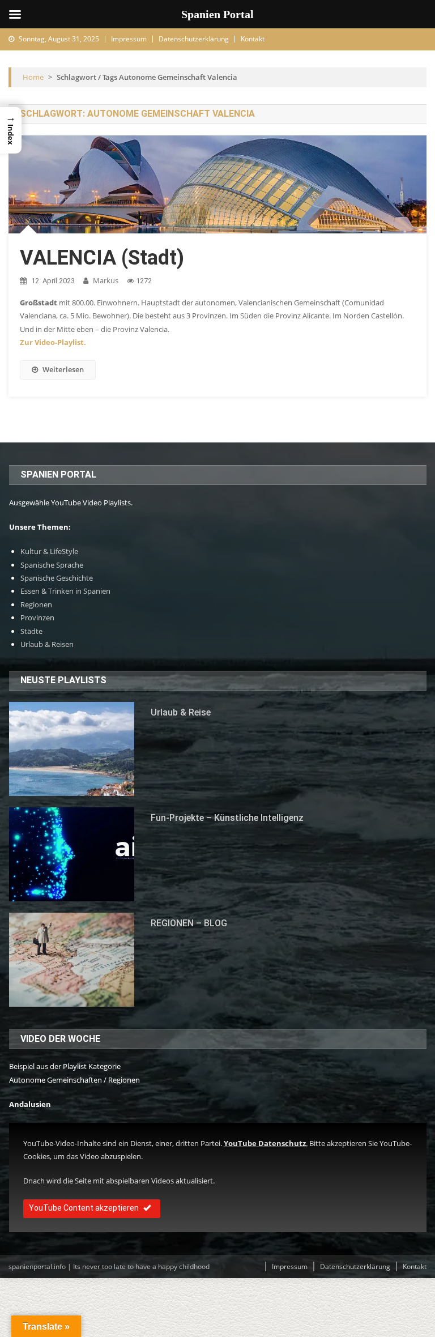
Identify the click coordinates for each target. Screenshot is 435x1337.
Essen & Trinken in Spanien (65, 591)
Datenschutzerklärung (194, 39)
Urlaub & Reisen (47, 644)
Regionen (36, 604)
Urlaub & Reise (181, 712)
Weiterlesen (63, 369)
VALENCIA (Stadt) (102, 258)
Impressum (129, 39)
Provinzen (37, 617)
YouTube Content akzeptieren (84, 1207)
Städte (31, 631)
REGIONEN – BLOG (189, 923)
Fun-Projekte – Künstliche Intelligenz (227, 817)
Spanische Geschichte (56, 578)
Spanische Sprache (51, 565)
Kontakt (253, 39)
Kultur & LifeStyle (49, 551)
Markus (105, 280)
